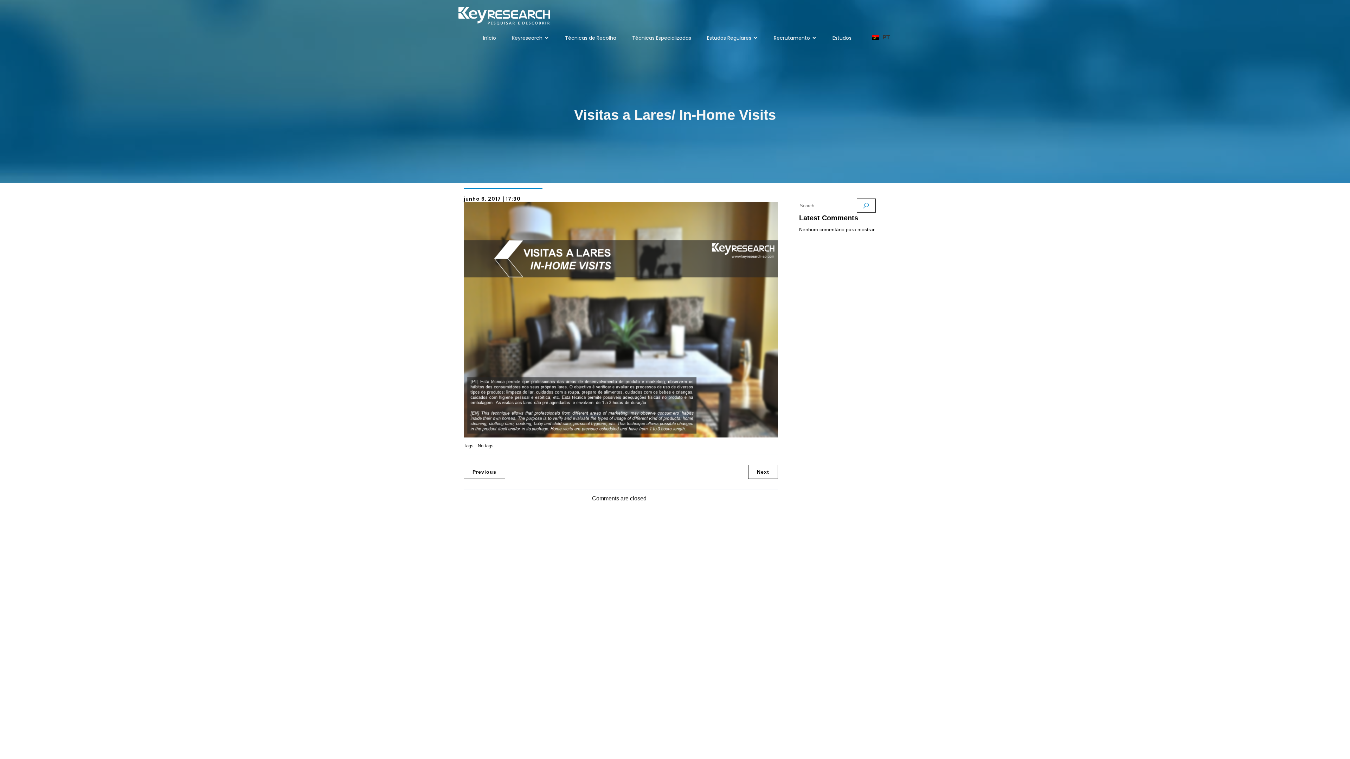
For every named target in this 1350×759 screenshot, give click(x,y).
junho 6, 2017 (482, 199)
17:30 (513, 199)
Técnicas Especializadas (661, 37)
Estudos (841, 37)
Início (489, 37)
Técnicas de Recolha (590, 37)
